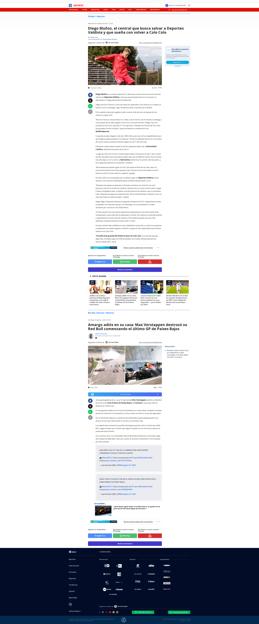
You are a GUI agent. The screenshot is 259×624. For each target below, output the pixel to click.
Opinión (72, 591)
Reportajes (73, 598)
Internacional (74, 566)
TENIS (114, 10)
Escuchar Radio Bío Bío (179, 10)
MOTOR (122, 10)
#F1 (132, 457)
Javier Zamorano (101, 334)
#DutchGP (106, 457)
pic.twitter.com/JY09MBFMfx (120, 489)
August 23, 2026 (129, 465)
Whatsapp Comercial (144, 612)
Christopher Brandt (109, 39)
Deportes (72, 578)
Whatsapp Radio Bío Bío (180, 612)
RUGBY (106, 10)
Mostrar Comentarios (125, 269)
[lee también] (104, 511)
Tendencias (73, 585)
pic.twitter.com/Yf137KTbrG (119, 460)
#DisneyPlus (143, 457)
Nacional (72, 559)
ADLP (130, 10)
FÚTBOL (84, 10)
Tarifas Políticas (74, 611)
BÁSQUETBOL (95, 10)
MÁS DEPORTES (155, 10)
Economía (72, 572)
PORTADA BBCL (73, 10)
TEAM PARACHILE (141, 10)
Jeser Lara (94, 37)
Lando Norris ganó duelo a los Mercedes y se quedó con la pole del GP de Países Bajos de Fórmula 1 (137, 508)
